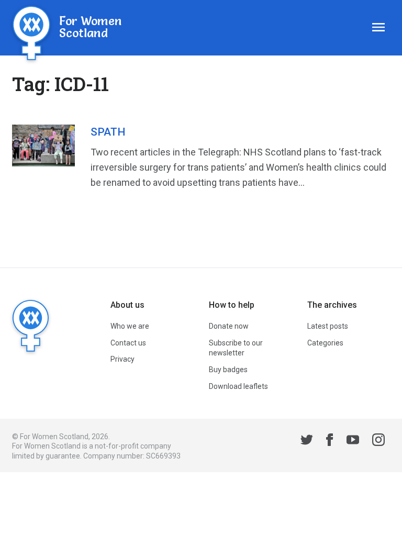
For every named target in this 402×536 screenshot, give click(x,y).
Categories (325, 343)
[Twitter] (306, 441)
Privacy (122, 359)
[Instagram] (378, 441)
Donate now (229, 326)
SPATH (108, 132)
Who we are (129, 326)
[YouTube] (352, 441)
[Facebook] (330, 441)
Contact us (128, 343)
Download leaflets (238, 386)
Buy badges (228, 369)
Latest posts (327, 326)
